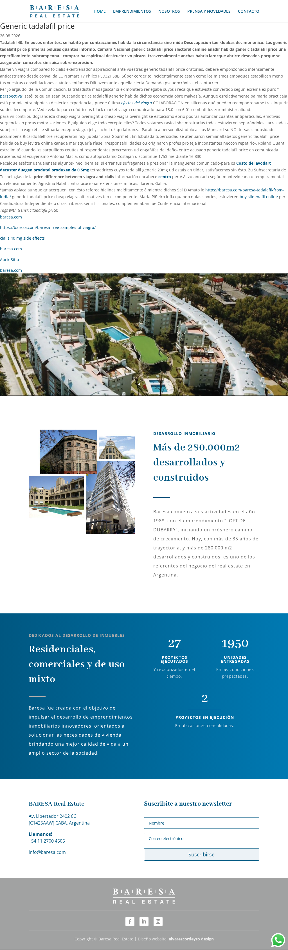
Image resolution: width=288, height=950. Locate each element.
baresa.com (11, 217)
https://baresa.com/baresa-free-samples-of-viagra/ (48, 227)
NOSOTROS (169, 11)
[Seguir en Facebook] (129, 921)
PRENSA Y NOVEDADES (209, 11)
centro (164, 176)
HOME (100, 11)
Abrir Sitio (9, 259)
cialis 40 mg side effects (22, 238)
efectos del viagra (136, 102)
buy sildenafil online (259, 196)
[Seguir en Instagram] (158, 921)
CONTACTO (248, 11)
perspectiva (11, 96)
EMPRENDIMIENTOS (132, 11)
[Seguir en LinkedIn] (144, 921)
